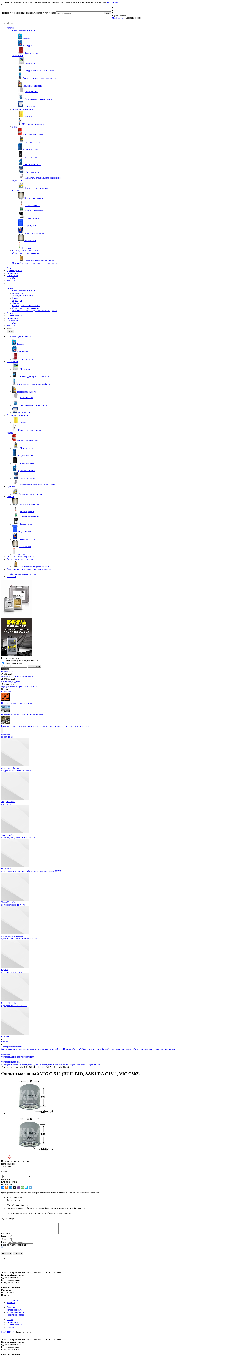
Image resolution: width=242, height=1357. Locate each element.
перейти (144, 695)
